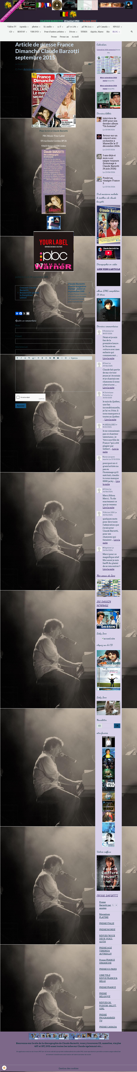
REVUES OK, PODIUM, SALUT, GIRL (107, 1005)
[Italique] (21, 358)
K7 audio (48, 26)
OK (117, 726)
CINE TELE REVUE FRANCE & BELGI (108, 978)
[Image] (54, 358)
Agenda (23, 26)
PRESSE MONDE (107, 929)
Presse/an (64, 36)
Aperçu (74, 358)
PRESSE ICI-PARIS (108, 969)
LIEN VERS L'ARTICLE (108, 269)
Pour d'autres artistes (54, 31)
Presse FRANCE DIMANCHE (107, 961)
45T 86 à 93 (87, 26)
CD (11, 31)
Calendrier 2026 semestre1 (106, 49)
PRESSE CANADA (108, 1027)
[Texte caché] (50, 358)
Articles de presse (32, 69)
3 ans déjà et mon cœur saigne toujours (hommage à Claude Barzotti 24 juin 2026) (111, 162)
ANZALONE (109, 424)
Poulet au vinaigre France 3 (111, 181)
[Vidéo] (58, 358)
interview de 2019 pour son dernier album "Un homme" (110, 122)
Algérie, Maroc (97, 31)
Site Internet (21, 347)
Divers (72, 31)
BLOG (115, 31)
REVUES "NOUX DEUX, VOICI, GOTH (107, 938)
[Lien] (46, 358)
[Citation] (38, 358)
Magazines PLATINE (104, 916)
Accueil (75, 36)
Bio (108, 31)
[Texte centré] (42, 358)
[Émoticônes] (66, 358)
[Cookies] (4, 1068)
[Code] (62, 358)
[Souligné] (25, 358)
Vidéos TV (11, 26)
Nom (17, 325)
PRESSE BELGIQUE (104, 995)
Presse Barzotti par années (105, 905)
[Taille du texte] (29, 358)
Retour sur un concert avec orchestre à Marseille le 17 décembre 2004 (111, 140)
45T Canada (102, 26)
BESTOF (21, 31)
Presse (54, 36)
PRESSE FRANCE (107, 987)
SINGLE (116, 26)
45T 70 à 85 (71, 26)
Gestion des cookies (68, 1068)
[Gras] (17, 358)
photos (35, 26)
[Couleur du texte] (34, 358)
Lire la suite (108, 358)
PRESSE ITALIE (106, 923)
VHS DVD (34, 31)
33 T (59, 26)
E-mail (18, 336)
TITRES (84, 31)
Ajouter (21, 406)
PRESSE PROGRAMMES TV (107, 1018)
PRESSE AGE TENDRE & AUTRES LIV (105, 951)
